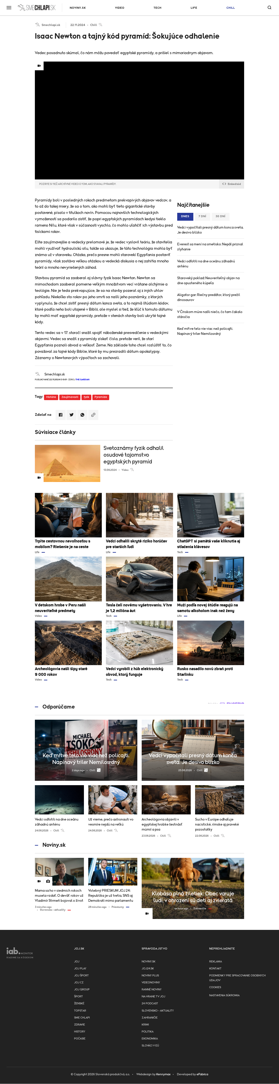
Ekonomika (150, 1038)
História (51, 397)
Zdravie (79, 1024)
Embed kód (234, 184)
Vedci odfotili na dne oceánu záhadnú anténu (206, 264)
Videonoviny (151, 982)
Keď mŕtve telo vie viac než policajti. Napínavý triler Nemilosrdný (205, 331)
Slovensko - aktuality (158, 1010)
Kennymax (163, 1074)
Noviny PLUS (150, 975)
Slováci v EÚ (150, 1045)
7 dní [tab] (202, 216)
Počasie (79, 1038)
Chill (230, 8)
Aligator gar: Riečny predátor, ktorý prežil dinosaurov (208, 297)
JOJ (76, 961)
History (79, 1031)
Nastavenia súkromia (224, 995)
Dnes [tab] (185, 216)
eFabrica (202, 1074)
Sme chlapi (82, 1017)
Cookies (215, 987)
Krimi (145, 1024)
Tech (158, 8)
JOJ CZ (78, 982)
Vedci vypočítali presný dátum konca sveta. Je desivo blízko (210, 230)
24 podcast (150, 1003)
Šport (78, 996)
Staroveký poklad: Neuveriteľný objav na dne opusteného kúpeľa (208, 280)
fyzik (86, 397)
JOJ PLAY (80, 968)
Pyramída (101, 397)
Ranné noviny (152, 989)
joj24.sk (148, 968)
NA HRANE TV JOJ (153, 996)
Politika (147, 1031)
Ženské (79, 1003)
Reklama (215, 961)
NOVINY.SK (78, 8)
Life (194, 8)
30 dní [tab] (221, 216)
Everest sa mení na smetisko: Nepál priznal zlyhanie (210, 247)
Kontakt (215, 968)
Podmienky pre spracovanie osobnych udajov (237, 978)
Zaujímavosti (69, 397)
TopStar (80, 1010)
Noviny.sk (148, 961)
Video (119, 8)
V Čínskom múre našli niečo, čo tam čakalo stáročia (209, 314)
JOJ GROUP (82, 989)
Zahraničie (150, 1017)
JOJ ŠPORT (81, 975)
